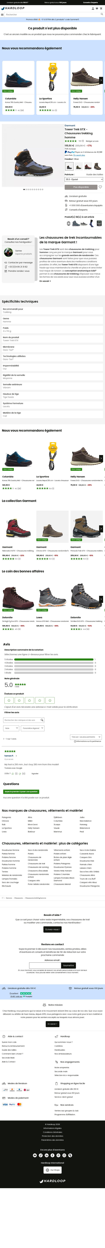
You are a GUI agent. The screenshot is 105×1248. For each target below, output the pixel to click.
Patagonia (6, 817)
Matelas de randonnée (12, 875)
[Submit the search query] (102, 15)
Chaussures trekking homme (35, 898)
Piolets (31, 854)
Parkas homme (8, 864)
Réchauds (6, 886)
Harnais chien (86, 864)
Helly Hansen (33, 828)
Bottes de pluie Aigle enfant (63, 859)
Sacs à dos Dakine (88, 850)
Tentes (5, 872)
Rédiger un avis (92, 141)
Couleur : (72, 159)
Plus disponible (81, 187)
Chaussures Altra (87, 875)
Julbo (82, 817)
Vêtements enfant (62, 850)
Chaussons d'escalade (38, 871)
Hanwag (83, 825)
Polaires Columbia (62, 874)
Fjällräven (58, 817)
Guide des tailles (94, 175)
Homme (9, 898)
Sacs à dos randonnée (38, 850)
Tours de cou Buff (88, 879)
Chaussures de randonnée (34, 859)
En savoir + (45, 281)
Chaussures (18, 898)
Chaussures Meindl (62, 884)
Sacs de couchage (10, 882)
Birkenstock (85, 828)
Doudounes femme (10, 850)
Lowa (4, 832)
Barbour (31, 832)
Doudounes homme (11, 861)
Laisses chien (85, 868)
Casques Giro (86, 857)
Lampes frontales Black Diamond (64, 879)
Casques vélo (34, 881)
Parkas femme (8, 854)
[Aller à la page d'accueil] (4, 898)
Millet (30, 821)
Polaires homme (9, 868)
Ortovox (5, 821)
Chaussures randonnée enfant (38, 876)
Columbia (58, 821)
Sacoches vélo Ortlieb (89, 872)
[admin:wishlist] (100, 187)
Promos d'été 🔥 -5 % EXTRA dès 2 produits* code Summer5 (52, 19)
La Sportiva (7, 828)
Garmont (70, 126)
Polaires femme (9, 857)
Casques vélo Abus (88, 882)
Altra (30, 817)
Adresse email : (52, 960)
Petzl (82, 832)
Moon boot (33, 825)
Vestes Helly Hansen (63, 871)
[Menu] (2, 14)
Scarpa (57, 825)
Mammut (58, 832)
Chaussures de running (38, 867)
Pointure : (69, 175)
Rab (3, 825)
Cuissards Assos (87, 854)
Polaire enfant (60, 854)
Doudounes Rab (87, 861)
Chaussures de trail (36, 864)
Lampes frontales (9, 879)
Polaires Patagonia (62, 864)
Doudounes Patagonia (89, 886)
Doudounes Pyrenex (63, 867)
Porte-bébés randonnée (38, 884)
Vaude (57, 828)
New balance (85, 821)
